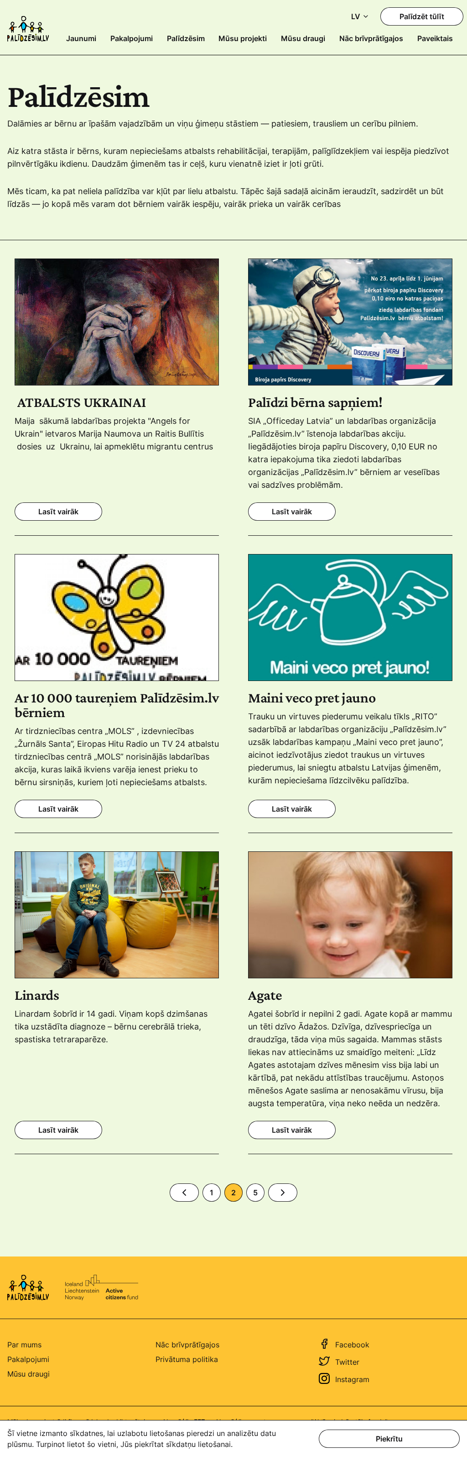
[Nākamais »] (282, 1192)
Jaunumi (81, 38)
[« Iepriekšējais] (184, 1192)
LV (355, 16)
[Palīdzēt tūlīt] (421, 16)
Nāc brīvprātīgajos (371, 38)
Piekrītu (389, 1438)
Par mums (24, 1344)
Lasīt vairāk (58, 511)
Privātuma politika (187, 1359)
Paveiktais (435, 38)
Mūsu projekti (242, 38)
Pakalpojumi (131, 38)
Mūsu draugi (303, 38)
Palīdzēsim (186, 38)
